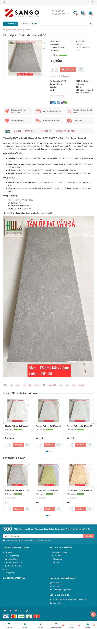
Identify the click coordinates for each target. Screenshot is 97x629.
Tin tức (7, 569)
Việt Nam (79, 44)
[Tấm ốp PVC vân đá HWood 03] (79, 410)
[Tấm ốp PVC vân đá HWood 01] (17, 410)
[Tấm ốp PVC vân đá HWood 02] (48, 410)
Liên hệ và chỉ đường (59, 552)
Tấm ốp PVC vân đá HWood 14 (79, 490)
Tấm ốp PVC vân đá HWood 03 (79, 426)
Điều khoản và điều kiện (13, 562)
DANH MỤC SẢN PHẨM (14, 578)
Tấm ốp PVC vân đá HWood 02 (48, 426)
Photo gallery (9, 573)
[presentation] (3, 423)
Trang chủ (6, 30)
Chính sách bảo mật (12, 559)
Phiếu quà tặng (57, 559)
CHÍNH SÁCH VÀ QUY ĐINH (16, 547)
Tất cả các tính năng (57, 96)
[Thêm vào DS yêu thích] (44, 43)
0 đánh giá (65, 76)
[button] (47, 451)
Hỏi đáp (46, 131)
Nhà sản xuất (56, 556)
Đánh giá (30, 131)
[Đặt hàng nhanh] (81, 69)
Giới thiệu (8, 552)
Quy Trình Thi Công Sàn (13, 566)
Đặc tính (17, 131)
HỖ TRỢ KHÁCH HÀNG (61, 547)
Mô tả (7, 131)
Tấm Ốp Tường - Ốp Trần (22, 30)
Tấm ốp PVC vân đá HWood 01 (17, 426)
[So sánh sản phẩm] (44, 48)
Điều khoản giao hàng (65, 131)
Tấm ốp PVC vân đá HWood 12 (48, 490)
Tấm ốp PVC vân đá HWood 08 (17, 490)
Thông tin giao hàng (12, 556)
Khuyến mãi (56, 562)
